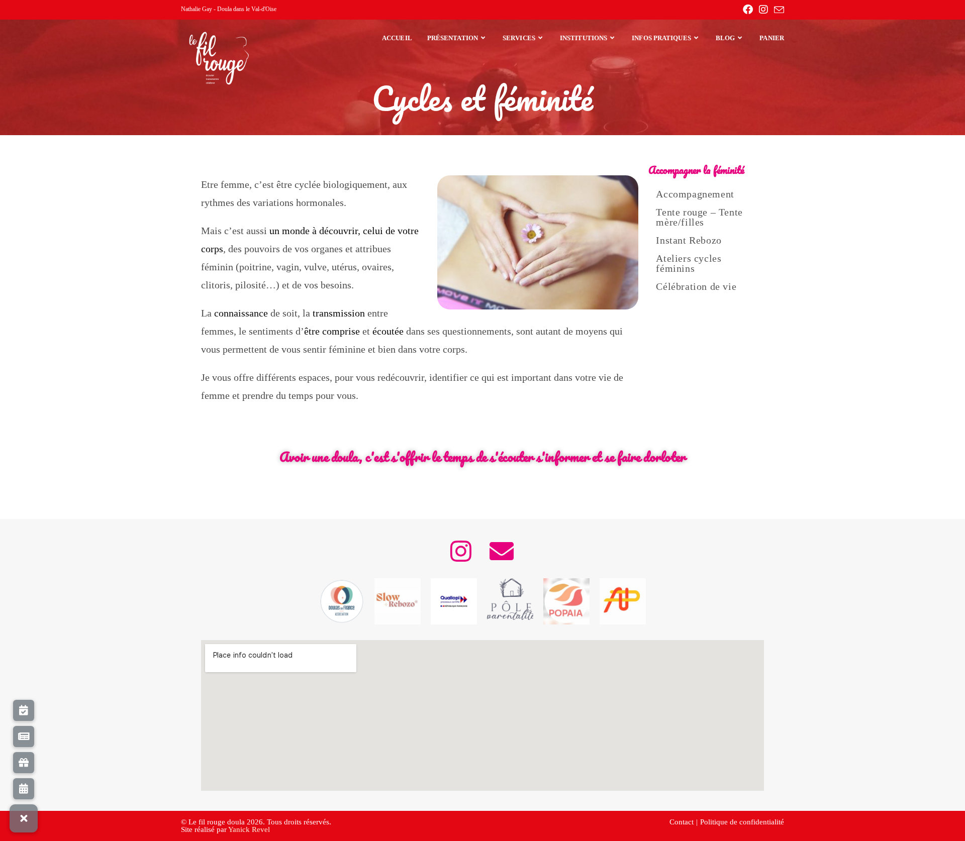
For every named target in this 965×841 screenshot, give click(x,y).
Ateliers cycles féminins (688, 263)
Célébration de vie (696, 286)
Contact (681, 822)
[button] (24, 818)
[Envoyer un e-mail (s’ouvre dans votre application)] (777, 10)
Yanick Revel (249, 829)
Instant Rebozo (688, 240)
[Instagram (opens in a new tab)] (763, 10)
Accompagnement (695, 193)
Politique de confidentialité (742, 822)
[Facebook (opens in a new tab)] (748, 10)
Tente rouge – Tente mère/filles (699, 217)
